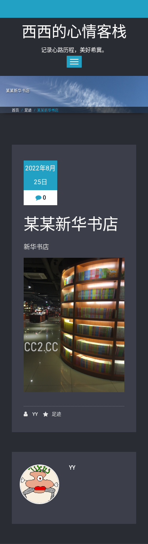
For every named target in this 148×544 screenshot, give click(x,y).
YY (34, 414)
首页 (15, 110)
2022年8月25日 (40, 175)
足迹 (28, 110)
